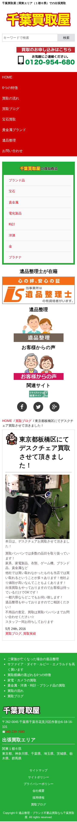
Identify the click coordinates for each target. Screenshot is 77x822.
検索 (66, 37)
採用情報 (38, 797)
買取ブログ (10, 109)
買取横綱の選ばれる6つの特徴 (29, 675)
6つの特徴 (10, 88)
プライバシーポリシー (38, 784)
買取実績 (29, 633)
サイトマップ (38, 770)
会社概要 (38, 790)
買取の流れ (10, 98)
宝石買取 (9, 119)
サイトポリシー (38, 777)
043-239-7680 (15, 731)
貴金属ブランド (14, 130)
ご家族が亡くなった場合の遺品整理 (33, 659)
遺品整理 (9, 140)
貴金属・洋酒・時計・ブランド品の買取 (36, 685)
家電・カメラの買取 (21, 680)
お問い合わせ (12, 151)
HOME (7, 77)
